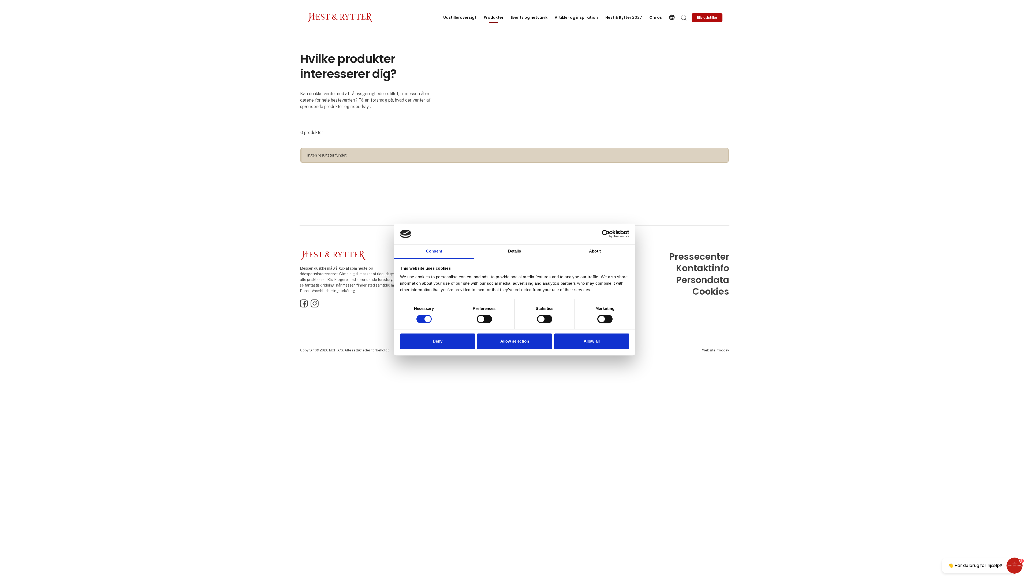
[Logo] (340, 18)
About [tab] (595, 251)
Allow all (592, 341)
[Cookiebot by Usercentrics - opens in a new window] (605, 234)
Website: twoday (715, 350)
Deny (437, 341)
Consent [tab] (434, 251)
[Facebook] (304, 306)
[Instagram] (315, 306)
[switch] (484, 319)
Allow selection (514, 341)
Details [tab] (514, 251)
